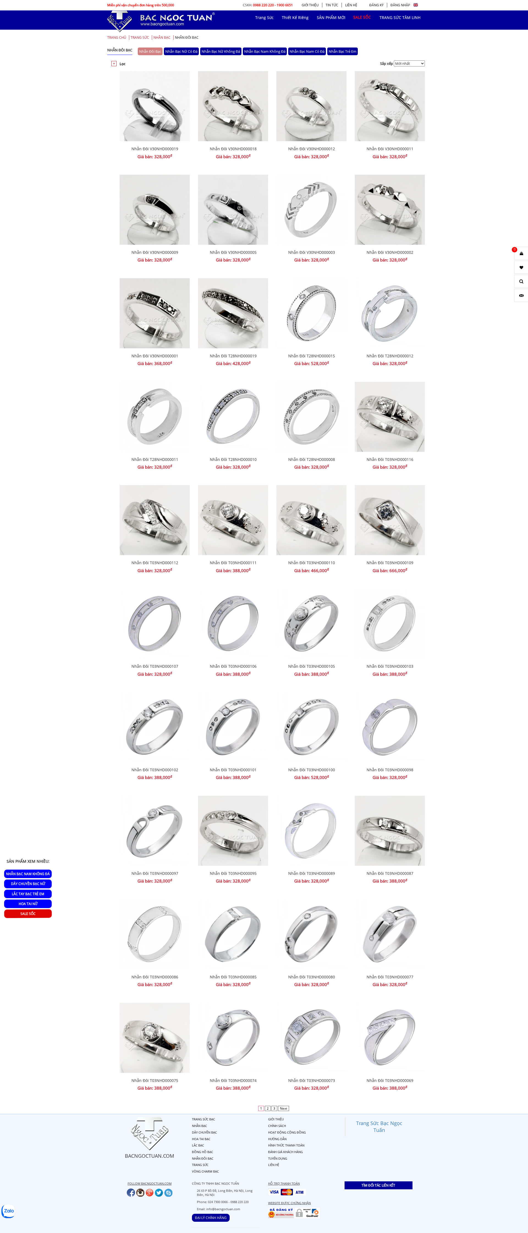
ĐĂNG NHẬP (400, 5)
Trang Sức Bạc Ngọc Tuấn (379, 1126)
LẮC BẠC (198, 1145)
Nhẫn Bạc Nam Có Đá (307, 51)
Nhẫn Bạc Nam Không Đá (264, 51)
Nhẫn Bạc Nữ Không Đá (221, 51)
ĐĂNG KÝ (376, 5)
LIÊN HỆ (351, 5)
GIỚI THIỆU (310, 5)
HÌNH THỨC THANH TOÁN (286, 1145)
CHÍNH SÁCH (277, 1126)
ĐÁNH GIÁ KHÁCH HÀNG (285, 1152)
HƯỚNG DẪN (277, 1139)
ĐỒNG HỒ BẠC (202, 1152)
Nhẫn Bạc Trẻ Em (342, 51)
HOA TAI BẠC (201, 1139)
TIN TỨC (332, 5)
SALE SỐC (28, 913)
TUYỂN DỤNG (277, 1158)
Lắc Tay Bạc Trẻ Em (28, 893)
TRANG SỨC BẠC (203, 1119)
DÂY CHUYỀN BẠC (204, 1132)
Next (283, 1108)
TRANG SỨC (140, 37)
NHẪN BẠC (161, 37)
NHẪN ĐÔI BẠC (202, 1158)
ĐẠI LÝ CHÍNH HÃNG (211, 1217)
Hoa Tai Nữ (28, 903)
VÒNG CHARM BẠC (205, 1171)
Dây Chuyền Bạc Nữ (28, 883)
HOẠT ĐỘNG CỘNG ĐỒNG (287, 1132)
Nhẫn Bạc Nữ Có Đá (181, 51)
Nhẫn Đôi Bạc (187, 37)
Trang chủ (116, 37)
